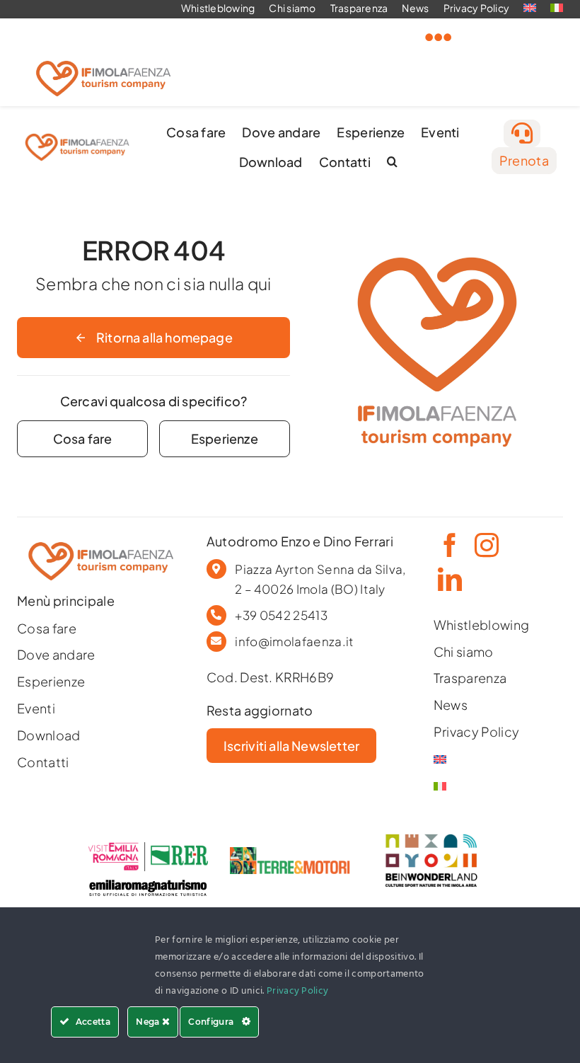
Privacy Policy (298, 991)
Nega (149, 1021)
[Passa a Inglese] (480, 759)
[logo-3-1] (290, 853)
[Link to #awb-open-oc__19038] (438, 37)
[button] (392, 162)
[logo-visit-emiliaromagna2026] (148, 848)
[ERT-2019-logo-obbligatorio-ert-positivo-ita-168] (147, 877)
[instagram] (485, 545)
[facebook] (448, 545)
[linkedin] (448, 578)
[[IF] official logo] (103, 57)
